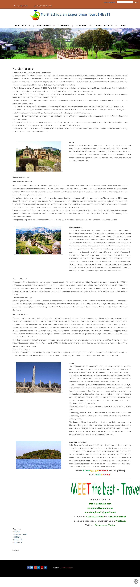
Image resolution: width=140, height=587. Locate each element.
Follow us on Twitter (105, 525)
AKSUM (16, 531)
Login (70, 567)
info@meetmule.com (44, 6)
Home (17, 25)
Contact (123, 25)
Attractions (63, 25)
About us (26, 25)
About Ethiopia (44, 25)
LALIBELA (18, 542)
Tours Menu (81, 25)
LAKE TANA (18, 540)
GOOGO (65, 567)
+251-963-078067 (117, 517)
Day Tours (108, 25)
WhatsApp (121, 521)
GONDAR (17, 537)
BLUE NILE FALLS (20, 534)
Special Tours (95, 25)
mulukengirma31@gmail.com (100, 512)
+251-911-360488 (95, 517)
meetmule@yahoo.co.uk (100, 508)
